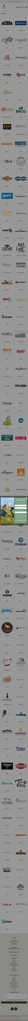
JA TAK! (21, 520)
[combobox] (16, 512)
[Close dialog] (26, 498)
